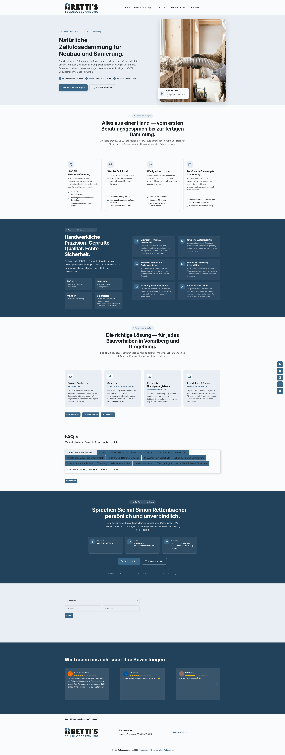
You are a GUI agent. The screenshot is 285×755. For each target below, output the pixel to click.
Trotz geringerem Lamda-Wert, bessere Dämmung (182, 463)
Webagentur (169, 750)
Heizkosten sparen (144, 463)
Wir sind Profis (178, 7)
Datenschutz (156, 750)
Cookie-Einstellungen (180, 732)
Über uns (160, 7)
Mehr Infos (71, 481)
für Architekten (91, 414)
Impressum (144, 750)
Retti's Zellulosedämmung (138, 7)
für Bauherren (72, 414)
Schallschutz (181, 452)
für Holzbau (108, 414)
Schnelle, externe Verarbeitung (189, 457)
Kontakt (195, 7)
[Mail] (280, 371)
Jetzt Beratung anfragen (73, 87)
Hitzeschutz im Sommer (159, 452)
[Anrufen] (280, 364)
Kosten (102, 452)
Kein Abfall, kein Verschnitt (157, 457)
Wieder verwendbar (121, 463)
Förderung (102, 463)
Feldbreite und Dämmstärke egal (123, 457)
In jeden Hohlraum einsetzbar (80, 452)
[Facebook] (280, 384)
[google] (280, 391)
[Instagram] (280, 377)
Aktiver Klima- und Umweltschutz (126, 452)
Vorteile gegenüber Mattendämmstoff (85, 457)
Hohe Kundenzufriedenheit (79, 463)
